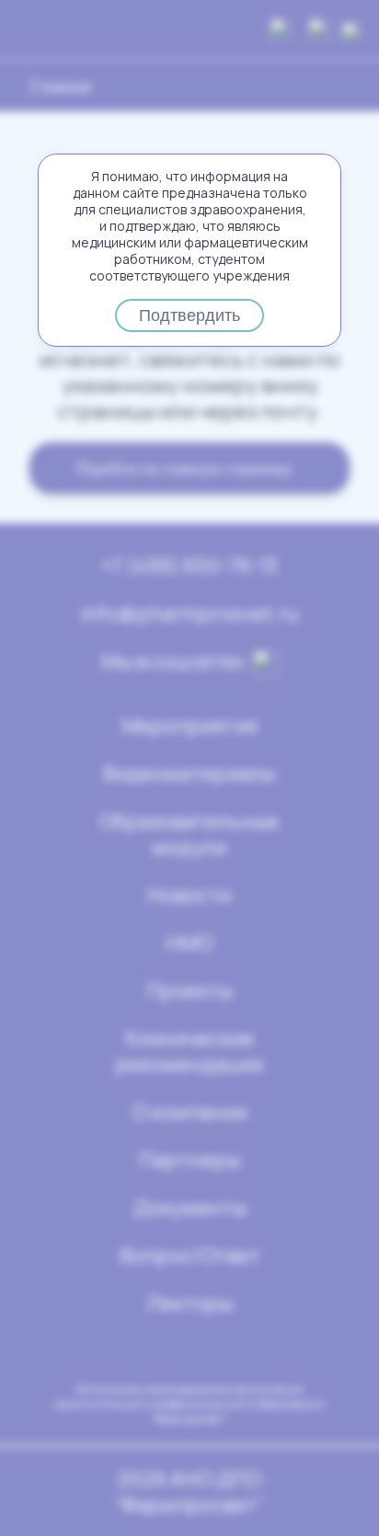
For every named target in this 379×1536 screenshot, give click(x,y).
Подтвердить (189, 315)
